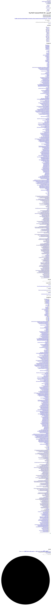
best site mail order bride (46, 83)
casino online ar (47, 97)
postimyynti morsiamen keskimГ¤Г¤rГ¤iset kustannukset (42, 213)
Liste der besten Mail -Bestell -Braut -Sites (43, 155)
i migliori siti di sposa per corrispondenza (44, 140)
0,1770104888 (47, 46)
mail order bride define (46, 164)
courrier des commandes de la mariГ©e (44, 114)
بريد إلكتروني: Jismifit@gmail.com (46, 1)
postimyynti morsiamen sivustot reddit (43, 468)
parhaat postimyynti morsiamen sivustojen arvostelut (42, 199)
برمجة (35, 551)
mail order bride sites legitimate (45, 169)
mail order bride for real (46, 165)
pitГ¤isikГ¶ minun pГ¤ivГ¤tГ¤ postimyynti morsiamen (42, 208)
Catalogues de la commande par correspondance (42, 353)
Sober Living (46, 494)
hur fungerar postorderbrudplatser (44, 392)
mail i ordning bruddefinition (45, 162)
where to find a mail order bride (45, 269)
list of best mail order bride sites (45, 154)
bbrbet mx (48, 76)
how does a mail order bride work (45, 133)
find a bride (47, 128)
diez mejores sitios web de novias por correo (43, 124)
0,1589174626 (47, 45)
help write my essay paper (46, 131)
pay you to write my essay (46, 202)
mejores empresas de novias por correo (44, 185)
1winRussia (47, 57)
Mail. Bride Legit (47, 174)
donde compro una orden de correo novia (43, 379)
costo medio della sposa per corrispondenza (43, 113)
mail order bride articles (46, 163)
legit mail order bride (46, 148)
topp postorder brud (46, 252)
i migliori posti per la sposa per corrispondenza (43, 139)
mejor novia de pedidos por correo (44, 184)
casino (48, 95)
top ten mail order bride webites (45, 250)
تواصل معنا (47, 6)
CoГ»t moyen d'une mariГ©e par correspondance (43, 106)
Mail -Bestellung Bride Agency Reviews (44, 159)
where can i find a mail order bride (44, 268)
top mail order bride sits (46, 248)
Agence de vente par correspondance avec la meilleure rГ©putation (40, 67)
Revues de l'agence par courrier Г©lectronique (43, 232)
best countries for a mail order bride (44, 77)
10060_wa (47, 50)
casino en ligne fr (47, 96)
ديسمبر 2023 (47, 36)
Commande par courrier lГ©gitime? (44, 108)
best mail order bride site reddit (45, 80)
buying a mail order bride (46, 92)
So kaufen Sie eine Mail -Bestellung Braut (43, 239)
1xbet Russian (47, 61)
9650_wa (48, 64)
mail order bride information (45, 167)
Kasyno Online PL (46, 144)
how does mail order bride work (45, 134)
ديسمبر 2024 (47, 29)
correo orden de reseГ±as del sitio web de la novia (42, 366)
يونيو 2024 (47, 33)
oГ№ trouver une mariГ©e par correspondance (43, 196)
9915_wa (48, 65)
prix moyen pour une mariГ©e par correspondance (42, 223)
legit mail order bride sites (46, 150)
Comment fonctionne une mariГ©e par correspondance (42, 110)
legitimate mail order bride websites (44, 152)
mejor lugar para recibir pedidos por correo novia (43, 183)
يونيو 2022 (47, 40)
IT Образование (47, 142)
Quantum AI (47, 225)
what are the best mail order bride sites (44, 265)
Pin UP (48, 205)
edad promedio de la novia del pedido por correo (43, 127)
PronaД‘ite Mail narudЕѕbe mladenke (44, 224)
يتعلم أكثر (49, 23)
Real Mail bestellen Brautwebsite (45, 229)
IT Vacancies (47, 143)
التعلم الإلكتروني (44, 551)
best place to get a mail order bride (44, 81)
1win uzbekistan (47, 56)
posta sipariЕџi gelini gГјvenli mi (45, 212)
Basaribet (48, 75)
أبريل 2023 (47, 39)
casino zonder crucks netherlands (45, 98)
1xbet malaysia (46, 314)
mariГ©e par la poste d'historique (45, 178)
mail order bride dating (45, 418)
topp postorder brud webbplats (44, 507)
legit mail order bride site (46, 149)
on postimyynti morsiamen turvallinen (44, 197)
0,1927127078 (47, 301)
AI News (48, 70)
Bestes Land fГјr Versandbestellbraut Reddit (42, 340)
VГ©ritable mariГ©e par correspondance (44, 257)
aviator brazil (47, 72)
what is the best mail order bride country (44, 266)
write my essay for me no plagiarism (44, 276)
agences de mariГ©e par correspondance (44, 68)
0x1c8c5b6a (49, 551)
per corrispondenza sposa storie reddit (44, 204)
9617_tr (48, 63)
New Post (48, 190)
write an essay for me (46, 273)
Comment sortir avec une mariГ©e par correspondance (42, 111)
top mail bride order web (46, 246)
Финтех (48, 120)
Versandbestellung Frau (46, 260)
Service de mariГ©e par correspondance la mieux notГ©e (42, 234)
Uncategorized (47, 256)
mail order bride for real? (46, 166)
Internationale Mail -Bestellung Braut (44, 141)
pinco (48, 207)
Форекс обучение (46, 122)
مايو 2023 (48, 38)
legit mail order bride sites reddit (44, 405)
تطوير (30, 551)
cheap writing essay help (46, 105)
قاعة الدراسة (23, 551)
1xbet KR (48, 59)
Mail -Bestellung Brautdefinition (45, 158)
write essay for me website (45, 528)
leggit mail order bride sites (45, 147)
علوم (48, 192)
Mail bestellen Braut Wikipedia (45, 160)
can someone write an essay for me (44, 93)
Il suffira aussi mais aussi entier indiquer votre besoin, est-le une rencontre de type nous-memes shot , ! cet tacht (33, 18)
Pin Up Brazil (47, 206)
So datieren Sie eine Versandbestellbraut (44, 238)
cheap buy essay (47, 100)
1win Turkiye (47, 55)
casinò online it (47, 94)
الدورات (48, 5)
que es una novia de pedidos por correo (44, 226)
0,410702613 (47, 48)
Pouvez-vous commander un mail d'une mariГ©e (43, 221)
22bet (48, 62)
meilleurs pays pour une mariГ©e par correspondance (42, 181)
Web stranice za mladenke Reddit (45, 263)
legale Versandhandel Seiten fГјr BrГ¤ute (44, 146)
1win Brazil (47, 53)
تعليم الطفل (26, 551)
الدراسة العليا (38, 551)
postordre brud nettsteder (46, 219)
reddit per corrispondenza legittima (44, 230)
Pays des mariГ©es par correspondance (44, 203)
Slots (48, 237)
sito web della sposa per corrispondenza (44, 236)
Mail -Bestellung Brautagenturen (45, 157)
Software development (46, 241)
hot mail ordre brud (46, 132)
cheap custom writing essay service (44, 101)
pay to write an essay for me (44, 455)
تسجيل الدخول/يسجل (48, 2)
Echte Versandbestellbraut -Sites (45, 126)
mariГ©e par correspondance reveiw (44, 177)
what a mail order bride (46, 264)
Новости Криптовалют (46, 123)
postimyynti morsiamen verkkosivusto (44, 216)
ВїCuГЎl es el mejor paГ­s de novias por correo (43, 118)
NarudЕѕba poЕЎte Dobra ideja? (44, 444)
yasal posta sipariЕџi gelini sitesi (45, 277)
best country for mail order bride (45, 78)
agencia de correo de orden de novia (44, 69)
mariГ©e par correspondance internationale (42, 431)
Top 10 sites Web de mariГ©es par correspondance (42, 245)
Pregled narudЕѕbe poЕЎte (45, 222)
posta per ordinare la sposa (45, 211)
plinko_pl (48, 209)
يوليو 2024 (47, 32)
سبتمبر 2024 (47, 31)
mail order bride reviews (46, 168)
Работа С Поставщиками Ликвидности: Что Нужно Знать (44, 286)
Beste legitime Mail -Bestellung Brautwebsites (43, 84)
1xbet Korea (47, 58)
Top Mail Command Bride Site (45, 247)
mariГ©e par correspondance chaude (44, 176)
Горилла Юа (47, 119)
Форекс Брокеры (47, 121)
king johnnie (47, 145)
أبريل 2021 (47, 41)
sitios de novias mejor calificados (45, 235)
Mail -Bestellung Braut (46, 156)
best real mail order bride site (45, 82)
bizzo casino (47, 87)
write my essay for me (46, 275)
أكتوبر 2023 (47, 37)
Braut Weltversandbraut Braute (45, 90)
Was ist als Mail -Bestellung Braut (45, 262)
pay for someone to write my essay (44, 200)
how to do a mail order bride (45, 135)
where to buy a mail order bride (44, 523)
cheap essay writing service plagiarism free (43, 102)
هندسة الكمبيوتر (47, 255)
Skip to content (49, 0)
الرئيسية (48, 9)
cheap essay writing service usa (45, 104)
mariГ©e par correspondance (45, 175)
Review (48, 231)
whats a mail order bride (46, 267)
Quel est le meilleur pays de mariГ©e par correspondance (41, 481)
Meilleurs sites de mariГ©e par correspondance (43, 182)
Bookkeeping (47, 89)
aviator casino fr (46, 327)
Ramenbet (48, 228)
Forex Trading (47, 130)
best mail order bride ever (46, 79)
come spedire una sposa (46, 107)
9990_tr (48, 66)
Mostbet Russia (47, 188)
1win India (47, 54)
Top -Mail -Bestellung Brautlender (44, 243)
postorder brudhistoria (46, 217)
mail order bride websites (46, 170)
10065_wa (47, 51)
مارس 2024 (47, 34)
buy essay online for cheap (45, 91)
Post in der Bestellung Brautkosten (44, 210)
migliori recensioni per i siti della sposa (44, 186)
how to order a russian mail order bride (44, 137)
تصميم (32, 551)
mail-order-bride (47, 173)
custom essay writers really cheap (45, 116)
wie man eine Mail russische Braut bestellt (44, 271)
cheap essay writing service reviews (44, 103)
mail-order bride (47, 172)
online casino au (47, 198)
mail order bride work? (46, 171)
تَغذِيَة (48, 195)
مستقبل (20, 551)
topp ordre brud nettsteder (46, 251)
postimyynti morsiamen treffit (45, 215)
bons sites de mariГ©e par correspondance (43, 88)
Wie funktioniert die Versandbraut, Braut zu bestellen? (42, 270)
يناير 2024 (48, 35)
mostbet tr (48, 189)
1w (48, 52)
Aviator (48, 71)
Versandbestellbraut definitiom (45, 259)
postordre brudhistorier (46, 220)
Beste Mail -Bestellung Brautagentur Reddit (43, 85)
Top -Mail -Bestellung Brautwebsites (44, 244)
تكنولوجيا (48, 194)
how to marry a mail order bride (45, 136)
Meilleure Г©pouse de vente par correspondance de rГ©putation (41, 180)
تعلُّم (48, 193)
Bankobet (48, 74)
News (48, 191)
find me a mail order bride (46, 129)
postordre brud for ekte (46, 218)
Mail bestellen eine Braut (46, 161)
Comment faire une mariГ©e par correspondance (43, 109)
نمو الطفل (47, 254)
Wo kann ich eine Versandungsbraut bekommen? (43, 272)
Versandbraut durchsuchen (45, 515)
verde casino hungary (46, 258)
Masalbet (48, 179)
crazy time (47, 115)
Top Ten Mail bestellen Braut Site (45, 249)
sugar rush (47, 242)
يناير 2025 (48, 28)
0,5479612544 (47, 49)
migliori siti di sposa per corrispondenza (44, 187)
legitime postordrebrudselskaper (45, 153)
